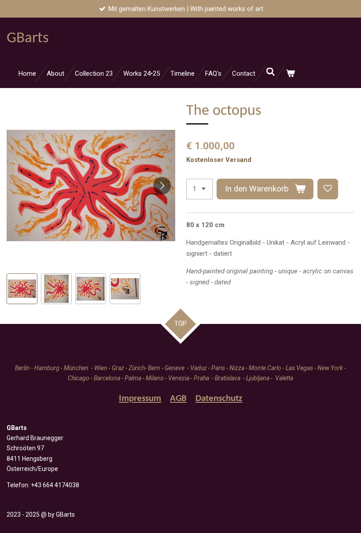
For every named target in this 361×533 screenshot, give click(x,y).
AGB (178, 398)
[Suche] (270, 72)
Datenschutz (218, 398)
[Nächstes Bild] (162, 186)
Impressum (140, 398)
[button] (22, 288)
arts (28, 38)
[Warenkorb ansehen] (290, 73)
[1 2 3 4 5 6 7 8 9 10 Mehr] (199, 189)
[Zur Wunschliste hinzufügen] (327, 189)
